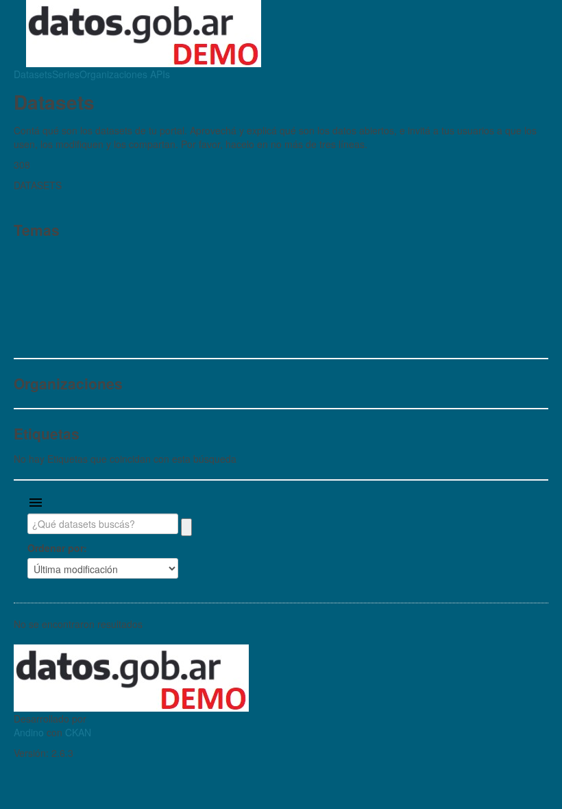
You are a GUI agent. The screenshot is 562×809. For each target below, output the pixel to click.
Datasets (33, 74)
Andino (29, 732)
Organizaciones (113, 74)
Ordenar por (55, 548)
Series (66, 74)
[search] (186, 527)
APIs (158, 74)
